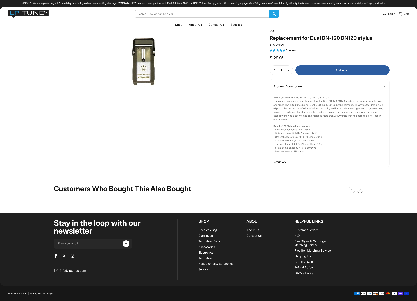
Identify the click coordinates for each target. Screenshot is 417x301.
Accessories (206, 247)
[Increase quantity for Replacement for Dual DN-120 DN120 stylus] (289, 70)
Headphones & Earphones (215, 263)
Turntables (205, 258)
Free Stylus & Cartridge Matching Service (310, 243)
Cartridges (205, 235)
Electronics (205, 252)
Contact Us (254, 235)
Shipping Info (303, 256)
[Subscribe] (126, 243)
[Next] (360, 190)
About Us (252, 230)
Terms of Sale (303, 261)
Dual (272, 30)
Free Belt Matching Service (312, 250)
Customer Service (306, 230)
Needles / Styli (208, 230)
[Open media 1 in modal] (143, 62)
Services (204, 269)
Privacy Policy (303, 273)
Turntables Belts (209, 241)
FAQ (297, 235)
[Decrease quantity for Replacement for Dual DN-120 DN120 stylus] (273, 70)
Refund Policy (303, 267)
